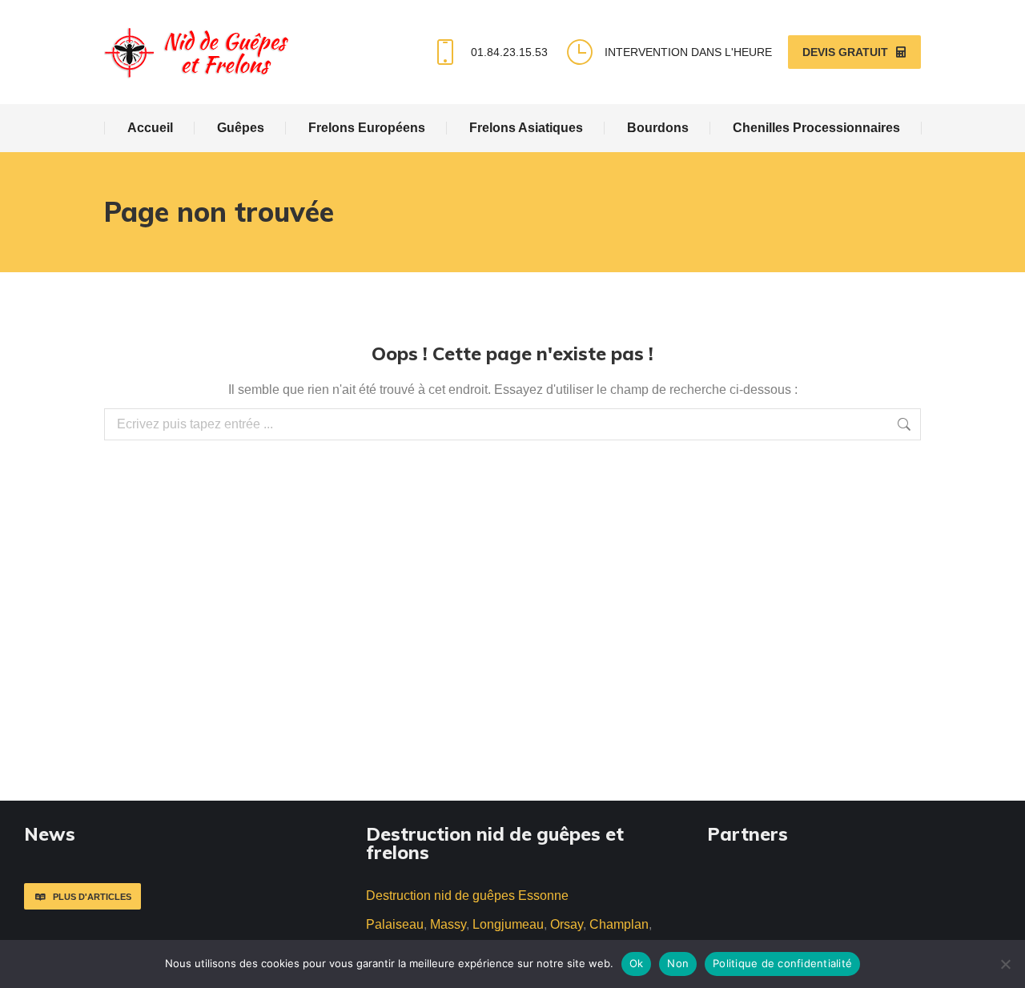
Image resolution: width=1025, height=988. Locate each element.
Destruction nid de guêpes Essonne (467, 895)
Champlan (619, 924)
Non (678, 963)
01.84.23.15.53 (509, 52)
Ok (636, 963)
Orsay (566, 924)
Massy (448, 924)
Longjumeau (508, 924)
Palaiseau (395, 924)
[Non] (1005, 964)
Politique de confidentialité (782, 963)
